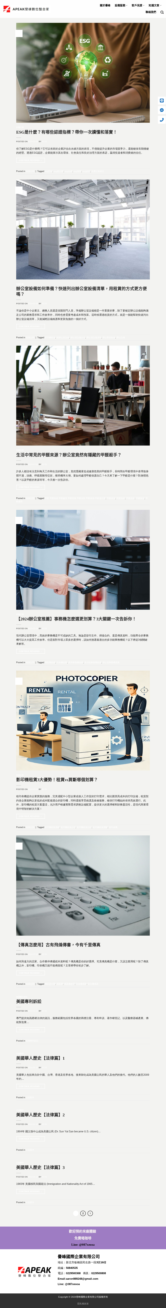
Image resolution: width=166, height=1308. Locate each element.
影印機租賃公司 (68, 827)
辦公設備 (121, 337)
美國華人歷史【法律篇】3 (40, 1167)
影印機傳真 (93, 984)
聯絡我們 (151, 12)
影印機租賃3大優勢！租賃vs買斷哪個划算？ (57, 779)
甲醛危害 (121, 498)
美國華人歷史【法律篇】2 (40, 1115)
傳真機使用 (69, 984)
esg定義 (48, 171)
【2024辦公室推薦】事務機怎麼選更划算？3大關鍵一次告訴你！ (76, 619)
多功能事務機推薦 (92, 662)
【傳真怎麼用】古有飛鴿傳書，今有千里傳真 (58, 945)
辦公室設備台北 (78, 337)
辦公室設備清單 (94, 337)
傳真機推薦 (50, 662)
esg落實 (77, 171)
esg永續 (68, 171)
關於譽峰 (105, 5)
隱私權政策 (83, 1303)
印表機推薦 (62, 662)
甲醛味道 (140, 498)
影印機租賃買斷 (100, 827)
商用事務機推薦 (75, 662)
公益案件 (20, 1054)
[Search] (162, 12)
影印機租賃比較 (84, 827)
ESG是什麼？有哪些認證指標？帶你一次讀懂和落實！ (66, 132)
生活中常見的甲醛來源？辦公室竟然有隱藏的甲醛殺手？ (69, 455)
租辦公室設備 (63, 337)
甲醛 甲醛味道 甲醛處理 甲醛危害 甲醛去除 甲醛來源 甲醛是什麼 (75, 498)
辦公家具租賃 (109, 337)
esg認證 (86, 171)
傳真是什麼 (50, 984)
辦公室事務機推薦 (111, 662)
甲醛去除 (130, 498)
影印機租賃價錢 (52, 827)
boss (44, 141)
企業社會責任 (97, 171)
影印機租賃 (50, 337)
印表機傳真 (81, 984)
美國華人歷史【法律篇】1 (40, 1058)
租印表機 (113, 827)
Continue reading (30, 160)
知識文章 (154, 5)
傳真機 (60, 984)
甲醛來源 (111, 498)
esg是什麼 (58, 171)
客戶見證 (137, 5)
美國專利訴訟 (21, 997)
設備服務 (120, 5)
